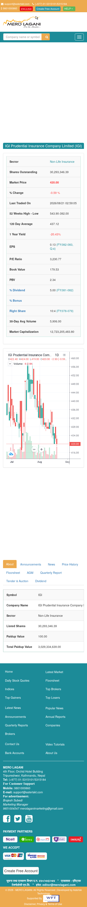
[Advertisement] (43, 90)
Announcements (30, 564)
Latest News (13, 708)
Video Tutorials (55, 744)
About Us (51, 753)
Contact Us (12, 744)
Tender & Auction (17, 581)
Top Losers (53, 697)
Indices (9, 689)
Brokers (10, 734)
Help (67, 8)
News (51, 564)
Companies (53, 725)
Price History (70, 564)
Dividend (40, 581)
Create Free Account (48, 8)
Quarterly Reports (16, 725)
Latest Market (54, 672)
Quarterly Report (51, 573)
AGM (30, 573)
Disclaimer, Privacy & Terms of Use (43, 904)
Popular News (54, 708)
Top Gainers (13, 697)
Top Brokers (53, 689)
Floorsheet (13, 573)
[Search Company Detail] (45, 37)
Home (9, 671)
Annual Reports (55, 717)
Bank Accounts (14, 753)
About (10, 564)
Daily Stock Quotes (17, 680)
